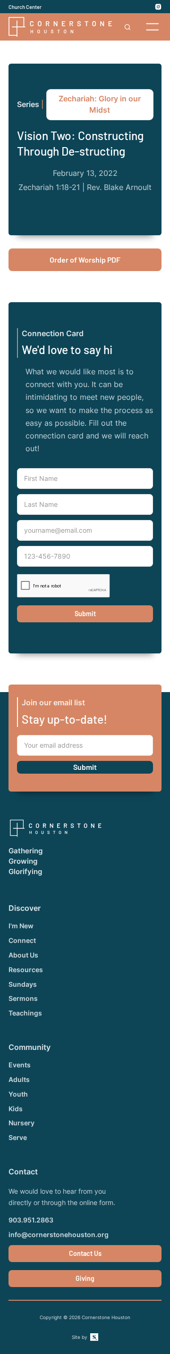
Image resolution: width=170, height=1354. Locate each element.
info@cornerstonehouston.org (58, 1234)
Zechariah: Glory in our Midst (100, 104)
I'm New (21, 926)
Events (19, 1065)
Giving (85, 1278)
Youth (18, 1094)
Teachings (25, 1013)
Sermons (23, 998)
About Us (23, 955)
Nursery (21, 1123)
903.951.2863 (30, 1220)
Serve (17, 1137)
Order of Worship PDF (85, 259)
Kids (15, 1109)
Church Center (25, 6)
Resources (25, 969)
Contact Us (85, 1253)
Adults (19, 1079)
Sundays (22, 984)
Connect (22, 940)
